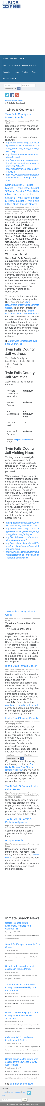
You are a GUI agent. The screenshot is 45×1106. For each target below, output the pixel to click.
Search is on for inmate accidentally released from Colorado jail (18, 926)
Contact (17, 1092)
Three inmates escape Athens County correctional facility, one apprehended (20, 987)
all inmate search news (21, 1083)
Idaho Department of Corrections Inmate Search (22, 305)
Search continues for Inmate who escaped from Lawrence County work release (21, 1062)
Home (4, 1092)
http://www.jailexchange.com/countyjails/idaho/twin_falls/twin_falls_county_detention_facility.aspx (23, 531)
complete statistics (22, 440)
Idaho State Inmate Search (21, 665)
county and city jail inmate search (21, 705)
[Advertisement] (22, 32)
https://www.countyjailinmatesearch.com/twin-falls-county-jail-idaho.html (22, 177)
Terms (10, 1092)
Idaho (21, 100)
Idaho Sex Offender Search (21, 718)
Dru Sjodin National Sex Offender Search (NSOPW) (19, 767)
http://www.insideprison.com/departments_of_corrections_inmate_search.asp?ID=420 (22, 163)
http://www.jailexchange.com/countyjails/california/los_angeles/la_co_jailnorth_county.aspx (23, 555)
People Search (14, 840)
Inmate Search (11, 100)
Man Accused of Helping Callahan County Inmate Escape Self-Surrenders (22, 1015)
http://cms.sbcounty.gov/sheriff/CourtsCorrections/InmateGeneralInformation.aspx (22, 546)
